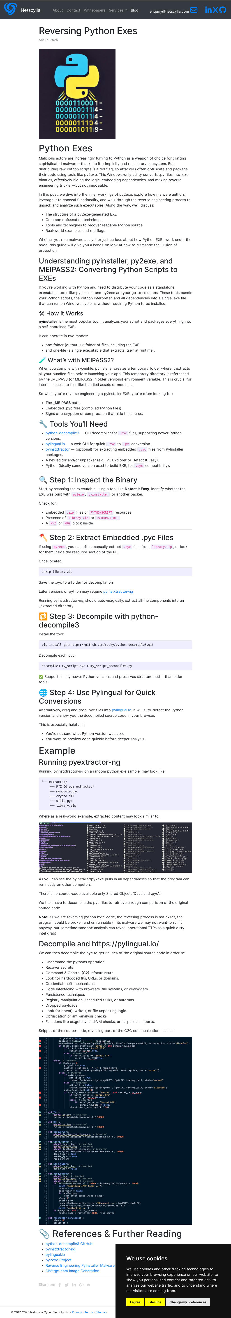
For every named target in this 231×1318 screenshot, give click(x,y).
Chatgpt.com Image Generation (72, 1271)
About (58, 10)
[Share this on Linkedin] (74, 1285)
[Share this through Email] (88, 1285)
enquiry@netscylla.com (170, 11)
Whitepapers (94, 10)
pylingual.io (55, 444)
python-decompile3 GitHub (69, 1243)
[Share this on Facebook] (59, 1285)
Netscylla (30, 10)
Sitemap (101, 1312)
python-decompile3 (62, 433)
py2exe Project (59, 1260)
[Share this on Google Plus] (81, 1285)
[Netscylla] (10, 10)
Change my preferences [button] (187, 1302)
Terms (89, 1312)
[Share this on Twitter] (66, 1285)
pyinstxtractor (58, 449)
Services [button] (117, 10)
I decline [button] (154, 1302)
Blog (135, 10)
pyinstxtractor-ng (118, 591)
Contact (73, 10)
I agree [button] (135, 1302)
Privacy (77, 1312)
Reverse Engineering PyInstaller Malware (80, 1265)
